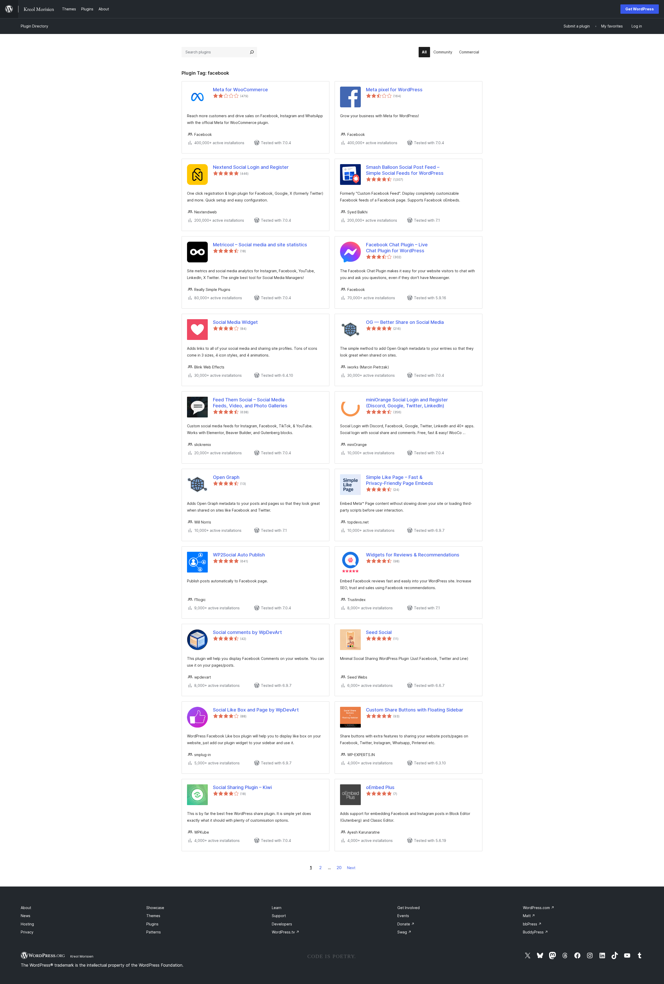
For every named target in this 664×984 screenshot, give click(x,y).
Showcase (155, 907)
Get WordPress (639, 9)
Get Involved (408, 907)
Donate (405, 924)
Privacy (27, 932)
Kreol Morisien (81, 956)
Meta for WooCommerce (240, 89)
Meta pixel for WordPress (394, 89)
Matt (529, 915)
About (26, 907)
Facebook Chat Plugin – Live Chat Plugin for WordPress (397, 247)
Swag (404, 932)
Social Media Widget (235, 322)
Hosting (27, 924)
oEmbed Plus (380, 787)
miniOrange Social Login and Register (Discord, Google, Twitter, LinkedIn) (407, 402)
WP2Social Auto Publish (239, 554)
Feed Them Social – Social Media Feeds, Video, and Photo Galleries (250, 402)
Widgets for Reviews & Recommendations (412, 554)
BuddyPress (535, 932)
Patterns (153, 932)
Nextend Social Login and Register (251, 167)
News (25, 915)
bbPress (532, 924)
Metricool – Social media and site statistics (260, 244)
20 (339, 867)
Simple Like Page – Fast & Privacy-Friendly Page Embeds (399, 480)
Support (279, 915)
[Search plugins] (252, 52)
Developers (282, 924)
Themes (153, 915)
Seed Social (379, 632)
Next (351, 868)
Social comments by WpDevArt (247, 632)
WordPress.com (538, 907)
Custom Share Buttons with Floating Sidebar (414, 710)
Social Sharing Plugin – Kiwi (242, 787)
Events (403, 915)
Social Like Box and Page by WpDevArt (256, 710)
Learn (276, 907)
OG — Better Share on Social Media (405, 322)
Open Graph (226, 477)
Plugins (152, 924)
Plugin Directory (34, 26)
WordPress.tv (285, 932)
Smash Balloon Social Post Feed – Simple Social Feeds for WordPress (405, 170)
